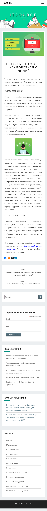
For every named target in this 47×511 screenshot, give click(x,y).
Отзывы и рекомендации (16, 472)
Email (8, 319)
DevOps (9, 440)
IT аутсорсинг (12, 445)
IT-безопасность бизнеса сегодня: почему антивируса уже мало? (23, 272)
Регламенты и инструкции (17, 486)
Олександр (10, 415)
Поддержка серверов (15, 477)
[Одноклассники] (9, 258)
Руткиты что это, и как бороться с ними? (22, 377)
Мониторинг (11, 468)
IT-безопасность (13, 449)
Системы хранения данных (17, 491)
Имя (7, 326)
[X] (12, 258)
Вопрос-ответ (12, 463)
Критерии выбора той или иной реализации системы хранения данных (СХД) (20, 407)
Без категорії (11, 459)
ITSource (7, 2)
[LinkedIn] (15, 258)
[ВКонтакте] (5, 258)
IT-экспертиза (12, 454)
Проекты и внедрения (15, 481)
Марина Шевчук (12, 405)
